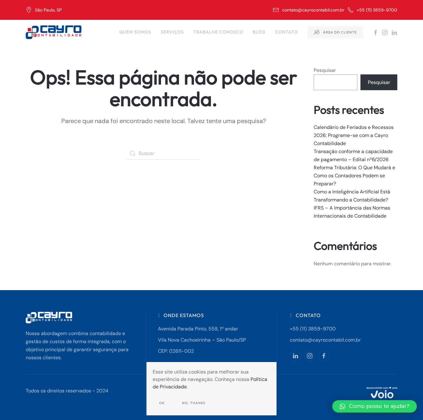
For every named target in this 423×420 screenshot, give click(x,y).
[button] (374, 406)
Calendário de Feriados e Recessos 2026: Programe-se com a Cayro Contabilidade (354, 135)
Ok (162, 403)
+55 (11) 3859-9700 (377, 10)
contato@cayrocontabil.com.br (313, 10)
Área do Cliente (340, 32)
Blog (259, 32)
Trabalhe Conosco (218, 32)
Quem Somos (135, 32)
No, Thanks (193, 403)
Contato (286, 32)
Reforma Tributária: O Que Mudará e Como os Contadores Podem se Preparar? (354, 175)
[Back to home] (54, 32)
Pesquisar (325, 70)
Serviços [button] (172, 32)
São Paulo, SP (48, 10)
